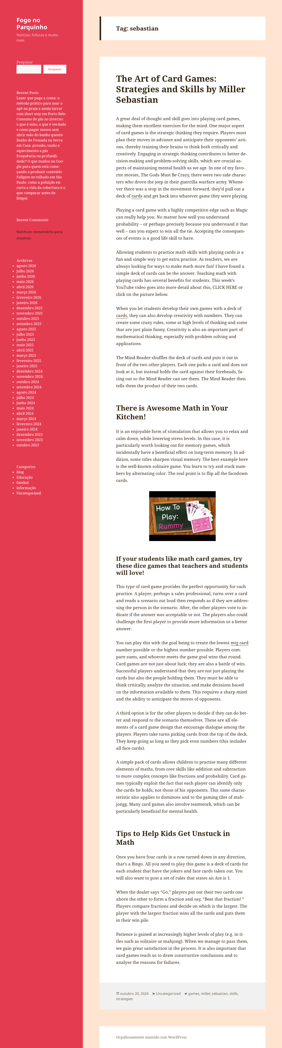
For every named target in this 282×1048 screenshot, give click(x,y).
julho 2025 (25, 334)
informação (26, 487)
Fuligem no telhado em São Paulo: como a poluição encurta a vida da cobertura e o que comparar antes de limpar (41, 188)
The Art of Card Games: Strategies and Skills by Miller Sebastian (180, 88)
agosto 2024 (26, 392)
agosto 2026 (26, 265)
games (193, 993)
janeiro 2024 (27, 429)
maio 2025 (25, 344)
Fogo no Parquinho (32, 23)
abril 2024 (25, 413)
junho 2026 (26, 276)
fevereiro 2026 (29, 297)
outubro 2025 (28, 318)
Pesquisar (25, 62)
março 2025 (26, 355)
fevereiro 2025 (29, 360)
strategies (124, 998)
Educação (25, 477)
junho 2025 (26, 339)
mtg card (240, 643)
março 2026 (26, 292)
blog (20, 472)
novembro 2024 (30, 376)
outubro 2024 (28, 381)
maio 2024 (25, 408)
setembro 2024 (29, 387)
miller (205, 993)
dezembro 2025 (30, 308)
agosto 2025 (26, 329)
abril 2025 (25, 350)
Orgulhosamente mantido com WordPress (151, 1037)
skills (234, 993)
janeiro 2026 (27, 302)
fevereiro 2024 (29, 424)
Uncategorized (29, 493)
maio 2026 (25, 281)
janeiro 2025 (27, 366)
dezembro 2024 (30, 371)
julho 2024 (25, 397)
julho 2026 (25, 271)
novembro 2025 (30, 313)
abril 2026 (25, 286)
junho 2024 (26, 402)
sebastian (220, 993)
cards (137, 196)
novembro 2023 (30, 439)
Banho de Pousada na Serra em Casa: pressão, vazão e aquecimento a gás (40, 145)
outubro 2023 (28, 445)
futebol (23, 482)
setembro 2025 (29, 323)
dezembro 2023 (30, 434)
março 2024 (26, 418)
